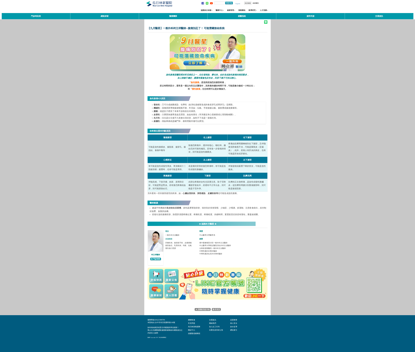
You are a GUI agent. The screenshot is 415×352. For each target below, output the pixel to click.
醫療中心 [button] (219, 10)
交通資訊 (379, 16)
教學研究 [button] (252, 10)
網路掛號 (105, 16)
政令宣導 (233, 327)
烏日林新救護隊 (194, 327)
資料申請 (310, 16)
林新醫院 (256, 3)
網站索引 (233, 330)
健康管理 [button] (230, 10)
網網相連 (191, 320)
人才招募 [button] (263, 10)
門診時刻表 (36, 16)
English (237, 3)
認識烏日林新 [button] (206, 10)
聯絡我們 (212, 323)
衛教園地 (241, 10)
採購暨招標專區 (194, 333)
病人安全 (233, 323)
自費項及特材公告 (216, 330)
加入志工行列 (214, 327)
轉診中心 (191, 330)
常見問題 (191, 323)
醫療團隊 (173, 16)
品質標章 (233, 320)
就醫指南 (242, 16)
